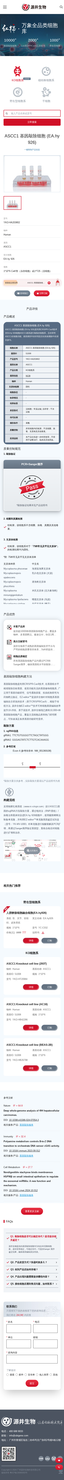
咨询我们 (24, 293)
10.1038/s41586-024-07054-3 (24, 1120)
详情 (31, 940)
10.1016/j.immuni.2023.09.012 (24, 1150)
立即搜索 (32, 122)
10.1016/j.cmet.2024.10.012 (23, 1190)
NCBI (28, 376)
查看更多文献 (32, 1211)
